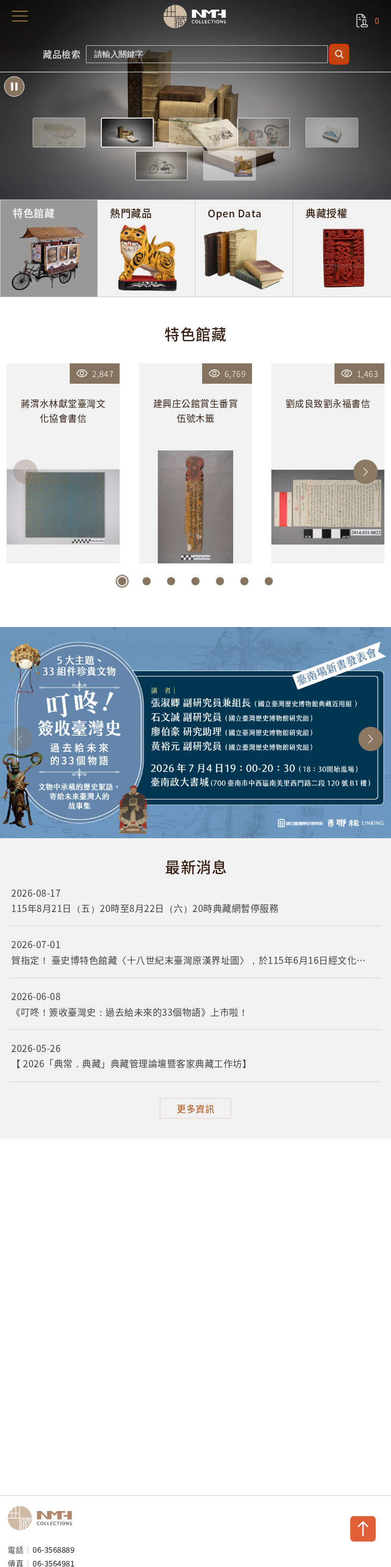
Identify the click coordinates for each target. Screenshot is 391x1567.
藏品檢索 (61, 54)
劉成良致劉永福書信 (327, 463)
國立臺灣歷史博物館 (43, 1518)
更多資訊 (195, 1108)
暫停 (14, 86)
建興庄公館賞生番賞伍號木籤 (195, 463)
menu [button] (20, 16)
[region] (195, 984)
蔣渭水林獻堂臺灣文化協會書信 (63, 463)
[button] (59, 133)
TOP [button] (363, 1529)
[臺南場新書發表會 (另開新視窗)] (195, 732)
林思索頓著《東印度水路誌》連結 (195, 100)
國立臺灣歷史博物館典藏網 (198, 16)
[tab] (49, 248)
